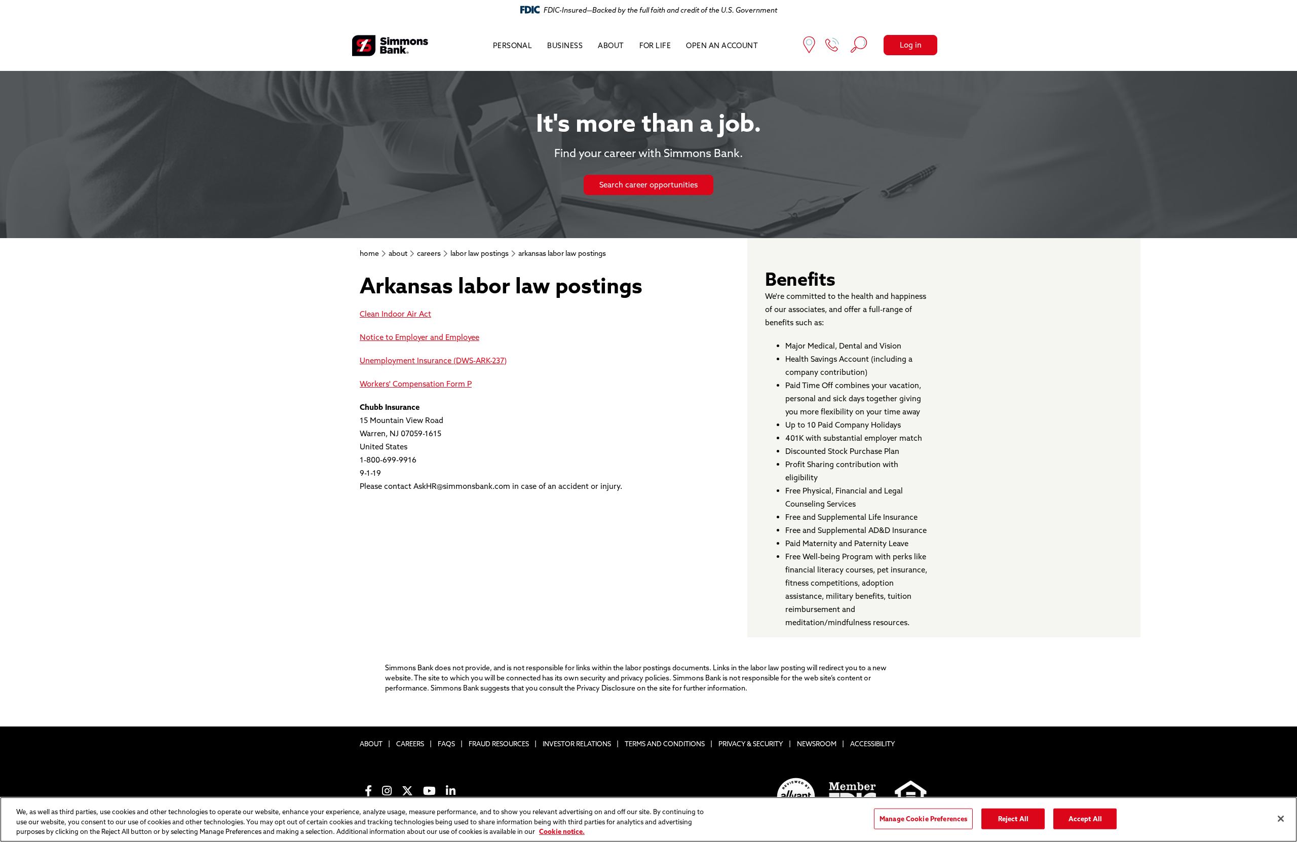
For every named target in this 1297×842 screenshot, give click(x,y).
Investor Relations (577, 744)
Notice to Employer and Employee (419, 337)
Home (369, 253)
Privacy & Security (750, 744)
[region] (648, 819)
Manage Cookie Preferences (923, 818)
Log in (911, 45)
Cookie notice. (562, 831)
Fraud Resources (499, 744)
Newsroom (816, 744)
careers (429, 253)
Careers (410, 744)
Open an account (722, 45)
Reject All (1013, 818)
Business (565, 45)
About (611, 45)
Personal (512, 45)
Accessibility (872, 744)
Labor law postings (479, 253)
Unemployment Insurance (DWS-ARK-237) (433, 360)
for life (655, 45)
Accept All (1085, 818)
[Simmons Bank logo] (390, 45)
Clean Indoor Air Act (395, 314)
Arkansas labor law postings (562, 253)
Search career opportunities (648, 184)
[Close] (1281, 819)
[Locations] (809, 45)
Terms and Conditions (665, 744)
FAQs (446, 744)
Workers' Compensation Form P (416, 384)
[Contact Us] (832, 45)
